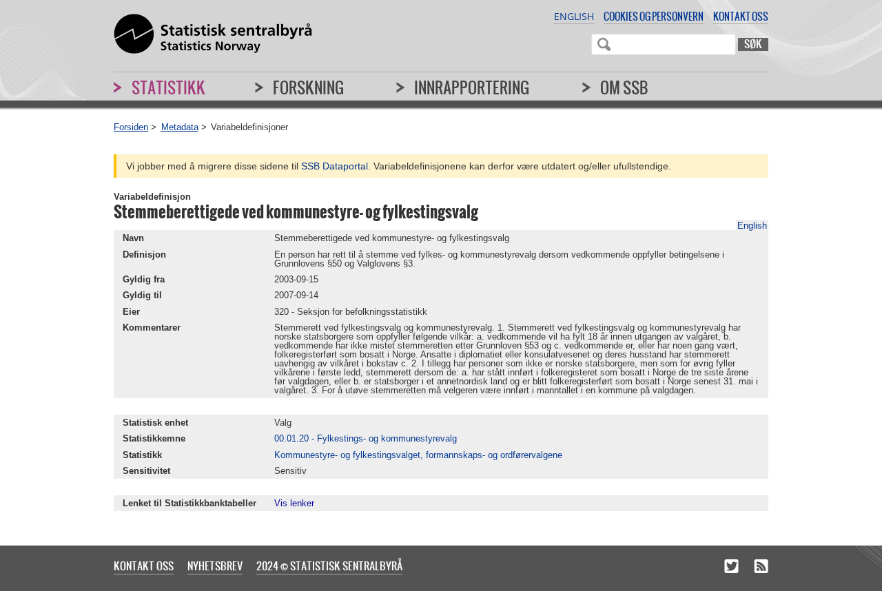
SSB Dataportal (334, 166)
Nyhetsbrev (215, 565)
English (574, 16)
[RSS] (761, 567)
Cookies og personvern (654, 16)
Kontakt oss (740, 16)
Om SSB (624, 87)
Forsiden (131, 127)
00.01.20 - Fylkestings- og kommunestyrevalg (365, 438)
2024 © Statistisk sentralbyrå (329, 565)
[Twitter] (731, 567)
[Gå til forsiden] (213, 34)
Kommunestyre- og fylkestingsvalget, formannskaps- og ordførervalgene (418, 455)
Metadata (179, 127)
